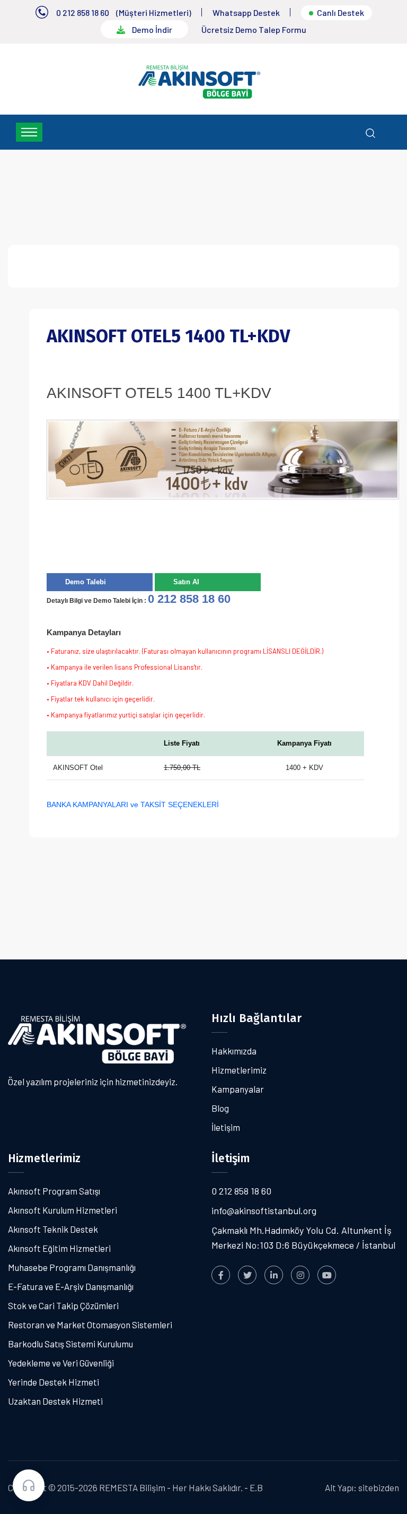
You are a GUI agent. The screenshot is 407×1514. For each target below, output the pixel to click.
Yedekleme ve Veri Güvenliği (61, 1362)
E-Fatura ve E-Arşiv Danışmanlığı (71, 1286)
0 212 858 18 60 (82, 12)
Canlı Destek (340, 12)
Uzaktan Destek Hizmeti (55, 1401)
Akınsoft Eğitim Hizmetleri (59, 1248)
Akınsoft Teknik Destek (53, 1229)
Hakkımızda (233, 1050)
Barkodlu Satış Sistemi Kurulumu (70, 1343)
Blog (220, 1108)
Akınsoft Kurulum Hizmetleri (62, 1210)
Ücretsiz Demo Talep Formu (253, 29)
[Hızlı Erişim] (29, 1485)
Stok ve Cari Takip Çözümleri (63, 1305)
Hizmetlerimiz (239, 1070)
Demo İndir (151, 29)
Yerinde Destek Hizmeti (53, 1382)
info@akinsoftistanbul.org (263, 1210)
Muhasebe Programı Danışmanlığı (72, 1267)
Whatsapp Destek (246, 12)
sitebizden (378, 1487)
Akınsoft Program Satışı (54, 1191)
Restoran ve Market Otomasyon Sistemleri (90, 1324)
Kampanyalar (237, 1089)
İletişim (225, 1127)
